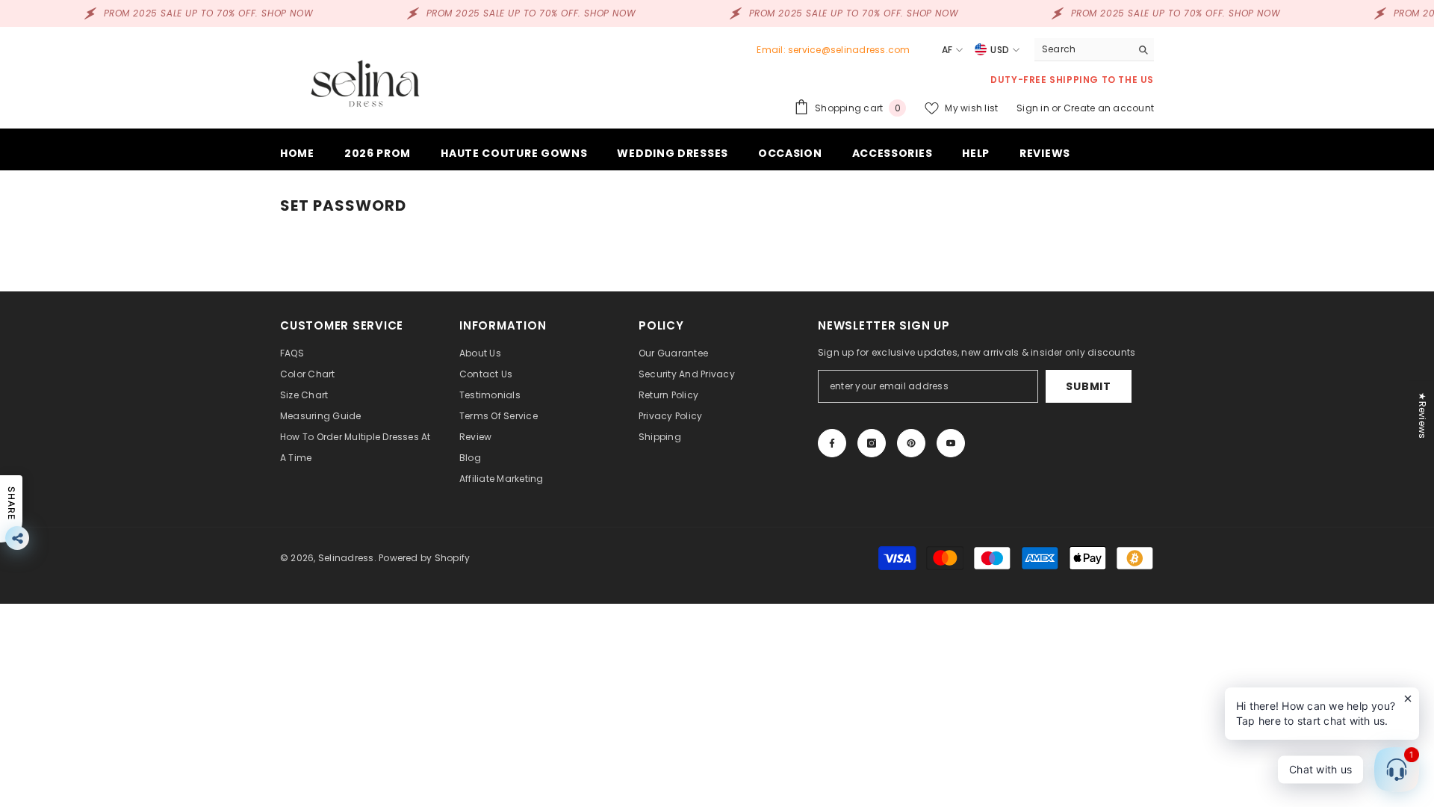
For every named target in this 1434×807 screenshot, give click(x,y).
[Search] (1094, 49)
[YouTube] (951, 443)
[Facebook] (832, 443)
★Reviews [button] (1422, 415)
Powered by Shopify (424, 557)
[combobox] (1082, 49)
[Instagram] (871, 443)
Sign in (1034, 108)
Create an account (1109, 108)
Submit (1088, 386)
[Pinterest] (911, 443)
